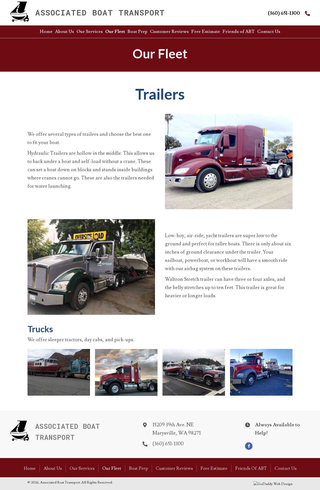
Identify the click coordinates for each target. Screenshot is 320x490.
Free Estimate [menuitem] (214, 468)
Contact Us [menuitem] (285, 468)
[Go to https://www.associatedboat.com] (104, 12)
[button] (248, 446)
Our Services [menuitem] (82, 468)
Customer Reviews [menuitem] (174, 468)
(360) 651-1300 (284, 13)
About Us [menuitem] (53, 468)
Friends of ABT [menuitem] (251, 468)
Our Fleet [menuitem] (111, 468)
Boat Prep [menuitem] (138, 468)
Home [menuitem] (30, 468)
